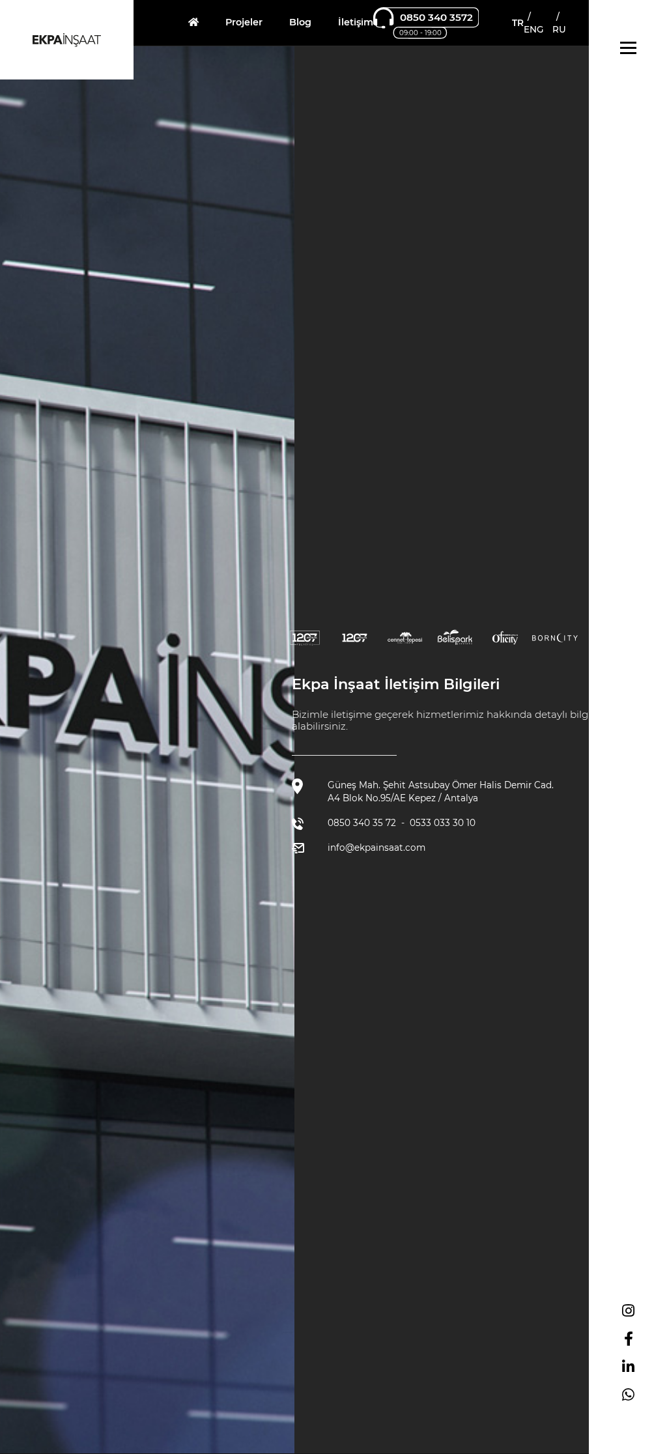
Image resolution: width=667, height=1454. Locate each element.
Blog (300, 22)
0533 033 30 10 (442, 823)
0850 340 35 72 (362, 823)
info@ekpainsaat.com (376, 847)
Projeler (244, 22)
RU (559, 29)
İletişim (355, 22)
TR (518, 23)
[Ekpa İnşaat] (193, 22)
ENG (534, 29)
